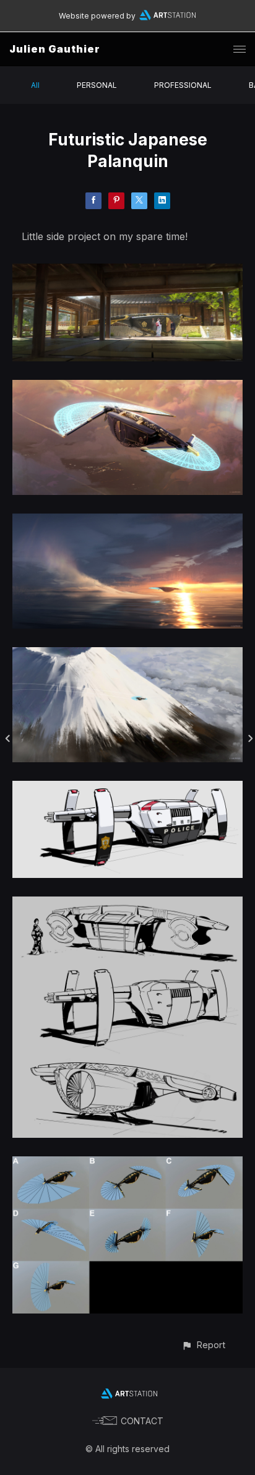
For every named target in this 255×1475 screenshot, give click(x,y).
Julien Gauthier (54, 49)
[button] (203, 1344)
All (35, 85)
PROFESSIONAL (183, 85)
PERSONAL (97, 85)
